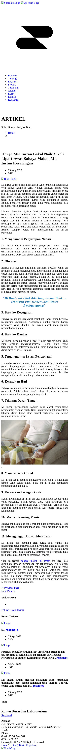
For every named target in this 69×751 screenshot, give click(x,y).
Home (11, 132)
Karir (22, 745)
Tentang (13, 745)
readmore (12, 629)
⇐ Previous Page (10, 587)
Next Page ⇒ (8, 591)
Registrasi (13, 99)
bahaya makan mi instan (35, 560)
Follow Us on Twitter (12, 610)
